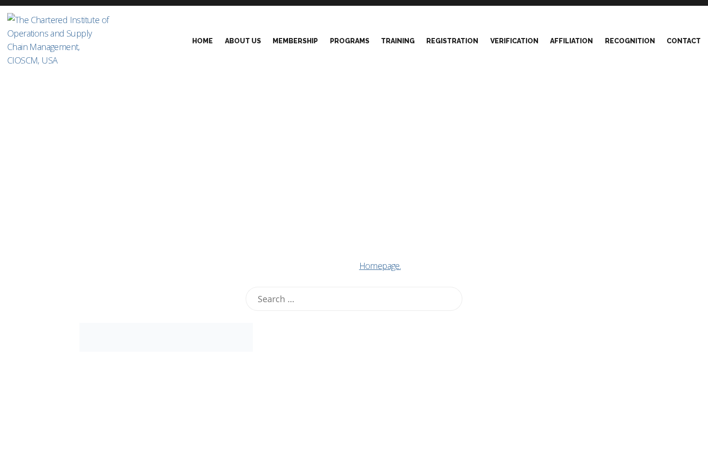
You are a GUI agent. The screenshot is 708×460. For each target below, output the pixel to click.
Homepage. (380, 265)
